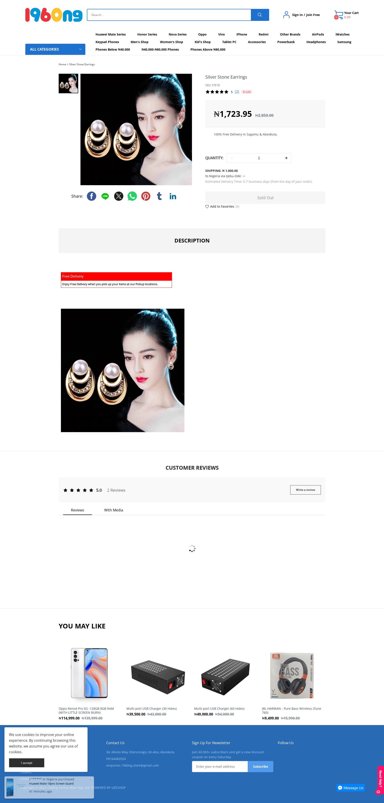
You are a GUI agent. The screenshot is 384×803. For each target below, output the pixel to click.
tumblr (159, 196)
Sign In (297, 15)
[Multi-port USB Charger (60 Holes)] (224, 673)
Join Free (313, 15)
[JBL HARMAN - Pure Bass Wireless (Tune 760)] (292, 673)
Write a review (305, 490)
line (105, 196)
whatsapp (132, 196)
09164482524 (116, 759)
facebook (91, 196)
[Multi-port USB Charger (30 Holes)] (157, 673)
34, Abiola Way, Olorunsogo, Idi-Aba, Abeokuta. (140, 752)
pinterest (145, 196)
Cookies (26, 772)
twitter (118, 196)
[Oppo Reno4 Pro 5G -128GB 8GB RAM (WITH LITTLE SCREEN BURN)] (89, 673)
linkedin (173, 196)
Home (62, 64)
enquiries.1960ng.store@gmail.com (132, 765)
